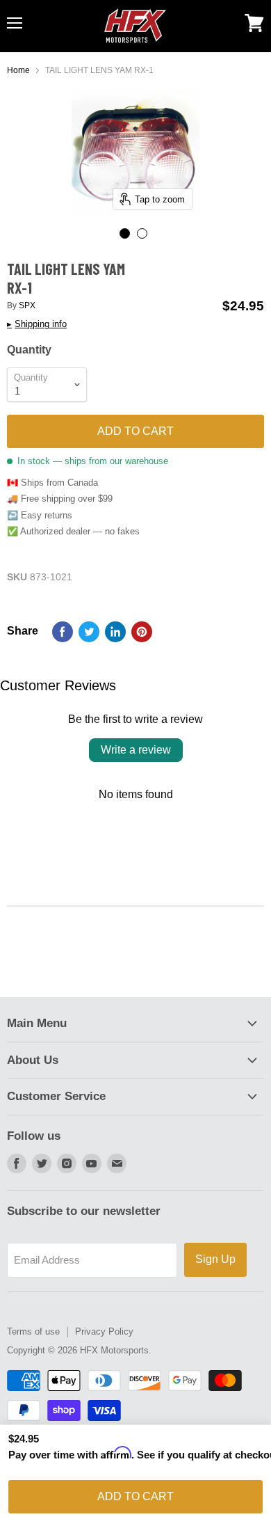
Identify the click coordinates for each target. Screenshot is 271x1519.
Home (18, 70)
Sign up (215, 1259)
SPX (27, 305)
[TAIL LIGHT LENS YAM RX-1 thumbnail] (125, 233)
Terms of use (33, 1331)
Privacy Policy (104, 1331)
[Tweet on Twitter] (89, 631)
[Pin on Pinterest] (141, 631)
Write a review (136, 750)
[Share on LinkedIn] (115, 631)
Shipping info (37, 324)
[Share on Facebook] (62, 631)
